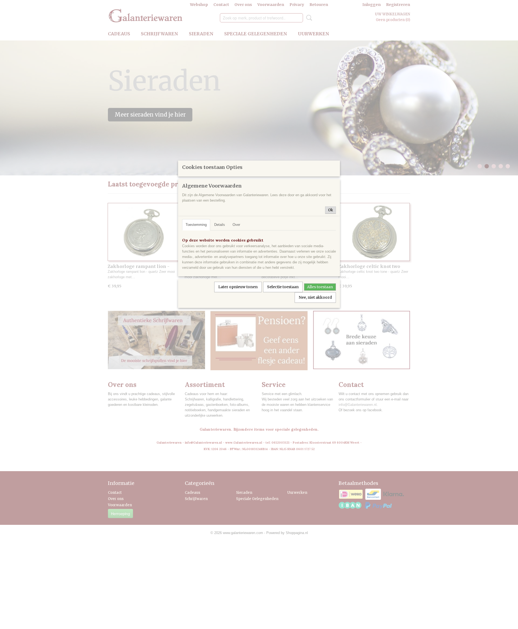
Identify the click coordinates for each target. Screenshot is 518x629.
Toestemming (196, 225)
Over (236, 225)
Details (219, 225)
